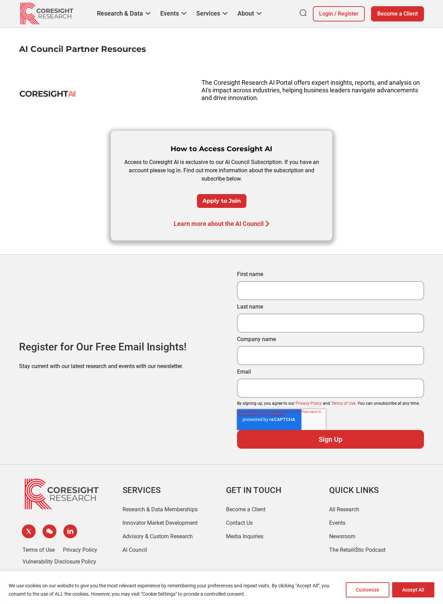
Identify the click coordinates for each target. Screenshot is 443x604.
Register (348, 13)
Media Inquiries (244, 536)
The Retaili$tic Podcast (357, 550)
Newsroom (342, 536)
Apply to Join (221, 201)
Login (326, 13)
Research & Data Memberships (160, 509)
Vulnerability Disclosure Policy (59, 561)
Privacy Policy (309, 403)
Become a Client (397, 13)
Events (337, 523)
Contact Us (239, 523)
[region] (221, 587)
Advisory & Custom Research (158, 536)
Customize (367, 590)
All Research (344, 509)
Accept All (413, 590)
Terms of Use (343, 403)
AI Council (135, 550)
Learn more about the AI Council (219, 223)
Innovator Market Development (160, 523)
